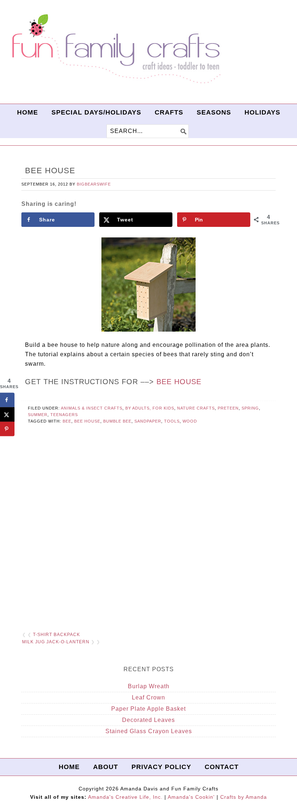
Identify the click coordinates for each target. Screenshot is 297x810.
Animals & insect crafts (91, 408)
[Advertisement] (148, 537)
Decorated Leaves (148, 720)
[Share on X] (7, 414)
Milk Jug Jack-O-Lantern (55, 641)
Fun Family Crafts (115, 49)
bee (67, 421)
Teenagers (64, 414)
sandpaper (147, 421)
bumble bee (117, 421)
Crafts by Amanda (243, 797)
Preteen (228, 408)
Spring (250, 408)
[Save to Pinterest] (7, 429)
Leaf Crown (148, 697)
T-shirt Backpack (56, 634)
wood (190, 421)
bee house (87, 421)
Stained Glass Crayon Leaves (148, 731)
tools (172, 421)
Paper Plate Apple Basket (148, 709)
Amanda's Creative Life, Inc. (125, 797)
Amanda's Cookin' (191, 797)
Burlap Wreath (149, 686)
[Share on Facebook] (7, 400)
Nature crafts (196, 408)
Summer (37, 414)
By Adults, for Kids (149, 408)
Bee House (178, 382)
